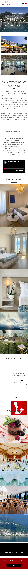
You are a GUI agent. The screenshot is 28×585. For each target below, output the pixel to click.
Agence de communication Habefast (14, 552)
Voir (14, 565)
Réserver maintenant (14, 29)
